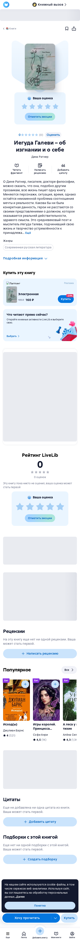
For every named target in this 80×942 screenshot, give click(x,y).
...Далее (20, 896)
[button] (40, 67)
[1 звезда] (24, 107)
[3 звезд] (40, 107)
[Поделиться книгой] (74, 29)
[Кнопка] (25, 684)
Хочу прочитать (27, 918)
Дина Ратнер (40, 157)
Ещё (28, 232)
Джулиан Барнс (13, 730)
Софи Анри (40, 734)
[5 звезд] (55, 107)
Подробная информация (23, 258)
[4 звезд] (48, 107)
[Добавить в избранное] (67, 29)
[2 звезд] (32, 107)
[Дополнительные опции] (55, 918)
